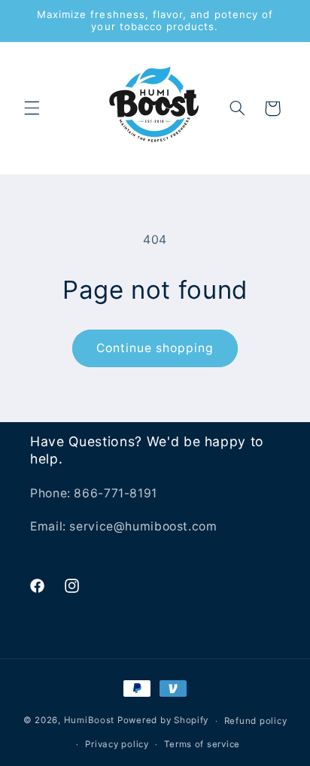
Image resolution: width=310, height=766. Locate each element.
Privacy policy (116, 744)
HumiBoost (89, 721)
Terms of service (202, 744)
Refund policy (255, 721)
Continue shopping (155, 348)
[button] (31, 108)
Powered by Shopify (162, 721)
